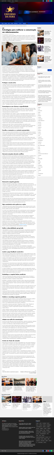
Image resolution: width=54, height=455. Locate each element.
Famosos (39, 133)
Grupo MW (40, 137)
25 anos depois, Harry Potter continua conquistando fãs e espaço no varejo (44, 77)
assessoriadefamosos (5, 34)
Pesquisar (39, 67)
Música (43, 435)
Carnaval (39, 117)
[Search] (51, 23)
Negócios (39, 155)
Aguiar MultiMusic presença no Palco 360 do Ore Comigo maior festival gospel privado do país (19, 388)
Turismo (39, 170)
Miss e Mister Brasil (41, 145)
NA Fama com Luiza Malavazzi (43, 153)
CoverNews (30, 453)
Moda (39, 147)
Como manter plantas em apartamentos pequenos (10, 371)
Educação (39, 125)
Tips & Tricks (42, 440)
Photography (40, 158)
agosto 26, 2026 (45, 415)
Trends (12, 23)
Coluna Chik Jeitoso (41, 120)
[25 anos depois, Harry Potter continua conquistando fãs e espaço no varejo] (6, 399)
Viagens (39, 175)
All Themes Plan (5, 429)
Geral (3, 384)
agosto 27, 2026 (4, 408)
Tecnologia (40, 165)
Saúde (39, 163)
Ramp (39, 160)
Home (3, 23)
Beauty (6, 23)
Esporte (39, 128)
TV (38, 171)
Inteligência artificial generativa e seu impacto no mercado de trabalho (28, 371)
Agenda (39, 107)
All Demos (15, 23)
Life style (39, 143)
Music (39, 150)
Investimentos (40, 140)
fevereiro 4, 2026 (11, 34)
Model (39, 148)
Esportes (39, 130)
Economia (39, 123)
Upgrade (25, 23)
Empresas (39, 127)
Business (39, 35)
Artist (9, 23)
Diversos (39, 42)
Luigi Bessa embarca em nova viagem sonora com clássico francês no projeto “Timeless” (44, 81)
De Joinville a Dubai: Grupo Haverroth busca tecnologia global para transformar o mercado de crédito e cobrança (7, 388)
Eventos (39, 132)
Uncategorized (40, 173)
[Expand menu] (17, 23)
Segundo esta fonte (22, 224)
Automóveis (40, 110)
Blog (5, 450)
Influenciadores (40, 138)
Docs (20, 23)
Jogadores (40, 142)
